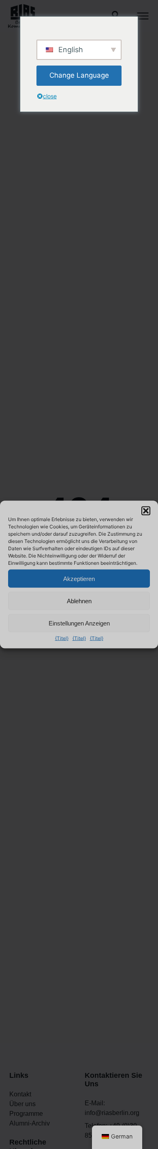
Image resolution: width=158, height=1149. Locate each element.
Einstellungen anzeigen (79, 622)
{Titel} (61, 638)
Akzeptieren (79, 578)
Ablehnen (79, 600)
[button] (146, 511)
